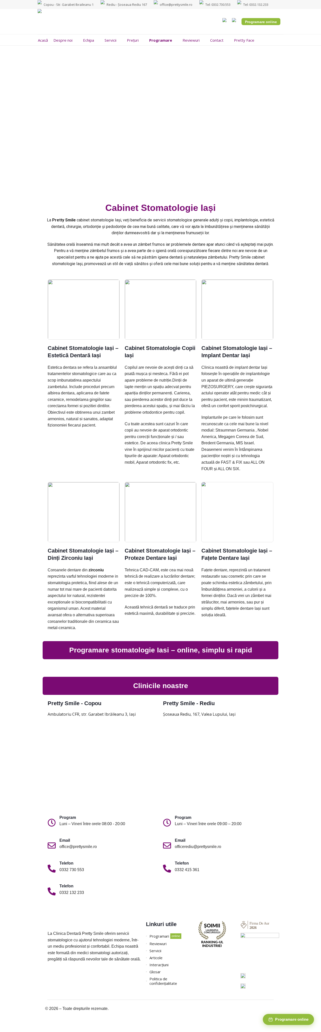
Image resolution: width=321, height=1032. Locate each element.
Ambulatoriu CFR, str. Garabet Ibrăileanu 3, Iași (92, 714)
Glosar (155, 971)
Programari (159, 936)
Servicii (155, 950)
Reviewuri (158, 943)
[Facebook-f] (50, 974)
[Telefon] (52, 869)
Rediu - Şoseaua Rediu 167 (127, 4)
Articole (156, 957)
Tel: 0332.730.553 (217, 4)
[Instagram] (58, 974)
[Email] (52, 846)
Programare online (261, 22)
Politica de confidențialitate (163, 981)
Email (64, 840)
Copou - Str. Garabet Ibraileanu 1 (69, 4)
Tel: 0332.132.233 (255, 4)
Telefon (66, 863)
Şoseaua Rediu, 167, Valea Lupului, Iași (199, 714)
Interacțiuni (159, 964)
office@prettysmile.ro (176, 4)
